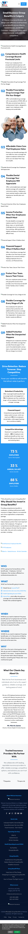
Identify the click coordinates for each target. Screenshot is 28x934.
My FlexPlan (13, 848)
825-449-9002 (14, 899)
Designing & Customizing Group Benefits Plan (13, 876)
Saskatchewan (13, 838)
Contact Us (21, 917)
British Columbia (13, 840)
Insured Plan (15, 588)
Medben (16, 486)
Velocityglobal (16, 457)
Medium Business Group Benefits (13, 862)
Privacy (15, 917)
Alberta (13, 835)
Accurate (16, 471)
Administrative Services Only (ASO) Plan (14, 591)
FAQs (5, 917)
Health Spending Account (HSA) (12, 593)
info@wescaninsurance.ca (14, 894)
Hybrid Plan (6, 596)
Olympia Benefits (13, 850)
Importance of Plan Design (13, 872)
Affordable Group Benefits (12, 911)
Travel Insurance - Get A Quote (13, 827)
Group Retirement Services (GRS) (13, 825)
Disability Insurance (13, 864)
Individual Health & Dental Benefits (13, 823)
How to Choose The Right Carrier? (13, 879)
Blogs (9, 917)
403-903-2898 (14, 897)
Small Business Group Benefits (13, 860)
